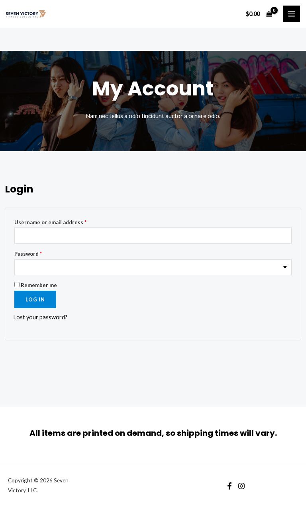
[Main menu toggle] (291, 14)
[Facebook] (229, 486)
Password (39, 253)
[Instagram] (241, 486)
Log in (35, 299)
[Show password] (285, 267)
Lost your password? (40, 317)
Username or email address (62, 222)
